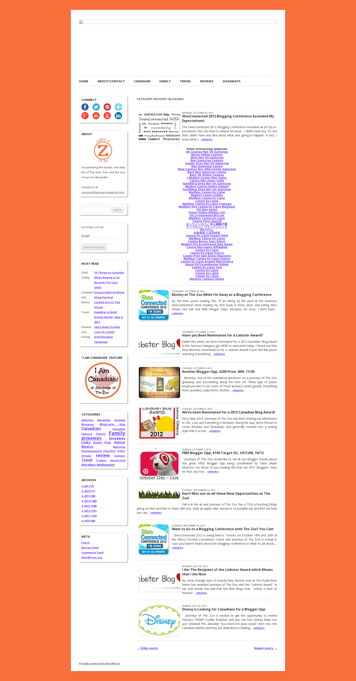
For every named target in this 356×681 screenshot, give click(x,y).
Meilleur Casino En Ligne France (207, 259)
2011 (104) (89, 516)
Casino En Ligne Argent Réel (207, 235)
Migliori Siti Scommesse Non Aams (207, 244)
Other (121, 451)
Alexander (104, 420)
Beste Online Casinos (206, 155)
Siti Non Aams (207, 209)
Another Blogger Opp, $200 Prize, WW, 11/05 (218, 371)
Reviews (206, 81)
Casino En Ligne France (207, 253)
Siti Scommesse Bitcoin (207, 215)
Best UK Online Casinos (207, 175)
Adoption (87, 420)
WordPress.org (91, 557)
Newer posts (265, 648)
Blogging (87, 424)
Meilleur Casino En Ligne (207, 192)
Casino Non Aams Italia (207, 181)
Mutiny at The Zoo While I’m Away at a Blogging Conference (222, 294)
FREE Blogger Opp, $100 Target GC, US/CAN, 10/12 (223, 453)
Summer (119, 456)
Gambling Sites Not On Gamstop (207, 183)
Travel (185, 81)
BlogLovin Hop (112, 424)
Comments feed (92, 552)
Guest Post (102, 442)
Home (83, 81)
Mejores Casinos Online (207, 279)
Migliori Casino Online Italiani (206, 186)
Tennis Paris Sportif (207, 221)
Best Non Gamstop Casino (206, 172)
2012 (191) (89, 511)
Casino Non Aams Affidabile (206, 247)
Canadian (142, 81)
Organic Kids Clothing (109, 292)
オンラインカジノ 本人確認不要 (206, 224)
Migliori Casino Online (207, 195)
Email (85, 236)
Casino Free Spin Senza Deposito (207, 256)
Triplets (101, 460)
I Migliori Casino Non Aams (207, 178)
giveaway (91, 438)
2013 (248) (89, 506)
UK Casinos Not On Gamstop (207, 152)
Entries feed (89, 547)
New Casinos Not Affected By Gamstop (207, 169)
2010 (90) (88, 521)
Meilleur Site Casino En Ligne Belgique (207, 207)
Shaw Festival (103, 297)
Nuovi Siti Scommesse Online (206, 264)
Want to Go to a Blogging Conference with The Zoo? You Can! (223, 529)
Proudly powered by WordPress (99, 663)
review (103, 455)
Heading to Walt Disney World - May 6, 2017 (108, 317)
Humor (119, 442)
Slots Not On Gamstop (207, 157)
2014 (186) (89, 501)
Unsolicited (117, 460)
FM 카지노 (207, 230)
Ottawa (86, 456)
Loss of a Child (104, 332)
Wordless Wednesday (98, 465)
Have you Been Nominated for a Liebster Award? (222, 335)
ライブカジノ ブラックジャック (206, 227)
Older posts (147, 648)
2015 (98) (88, 496)
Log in (85, 542)
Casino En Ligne (207, 201)
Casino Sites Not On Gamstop (207, 163)
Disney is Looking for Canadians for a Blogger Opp (223, 609)
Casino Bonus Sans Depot (207, 241)
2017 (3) (87, 486)
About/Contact (111, 81)
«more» (207, 139)
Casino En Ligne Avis (207, 267)
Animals (119, 420)
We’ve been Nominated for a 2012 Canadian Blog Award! (228, 412)
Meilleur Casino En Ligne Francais (207, 204)
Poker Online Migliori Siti (207, 212)
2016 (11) (88, 491)
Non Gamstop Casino (206, 166)
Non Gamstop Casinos (207, 160)
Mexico (87, 446)
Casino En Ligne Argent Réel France (207, 261)
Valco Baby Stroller (107, 327)
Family (165, 81)
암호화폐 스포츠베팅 (206, 233)
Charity (101, 434)
